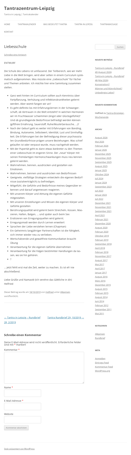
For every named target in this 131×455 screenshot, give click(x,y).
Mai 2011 (99, 313)
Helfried (50, 292)
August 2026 (101, 137)
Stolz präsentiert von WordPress (19, 448)
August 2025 (101, 166)
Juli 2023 (99, 190)
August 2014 (101, 297)
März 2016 (100, 280)
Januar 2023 (101, 194)
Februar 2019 (101, 239)
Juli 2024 (99, 178)
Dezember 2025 (103, 153)
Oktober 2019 (102, 235)
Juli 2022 (99, 198)
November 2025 (103, 158)
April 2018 (100, 248)
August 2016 (101, 276)
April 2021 (100, 215)
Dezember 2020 (103, 223)
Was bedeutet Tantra (55, 24)
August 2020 (101, 227)
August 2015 (101, 288)
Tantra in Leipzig (84, 24)
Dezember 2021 (103, 203)
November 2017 (103, 256)
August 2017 (101, 260)
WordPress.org (102, 370)
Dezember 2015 (103, 284)
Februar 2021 (101, 219)
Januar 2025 (101, 170)
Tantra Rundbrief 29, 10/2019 (65, 317)
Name (8, 387)
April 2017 (100, 268)
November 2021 (103, 207)
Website (8, 414)
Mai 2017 (99, 264)
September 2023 (103, 186)
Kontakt (8, 31)
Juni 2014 (99, 301)
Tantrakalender (27, 24)
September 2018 (103, 243)
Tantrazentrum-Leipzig (29, 8)
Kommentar (12, 349)
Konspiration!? (102, 84)
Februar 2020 (101, 231)
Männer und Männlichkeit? (108, 88)
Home (7, 24)
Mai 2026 (99, 141)
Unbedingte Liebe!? (104, 92)
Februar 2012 (101, 305)
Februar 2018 (101, 252)
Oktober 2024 (102, 174)
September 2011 (103, 309)
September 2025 (103, 162)
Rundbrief (100, 338)
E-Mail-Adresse (13, 400)
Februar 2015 (101, 293)
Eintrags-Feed (102, 362)
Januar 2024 (101, 182)
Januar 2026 (101, 149)
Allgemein (65, 292)
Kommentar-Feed (104, 366)
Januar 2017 (101, 272)
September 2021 (103, 211)
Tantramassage (109, 24)
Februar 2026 (101, 145)
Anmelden (100, 358)
